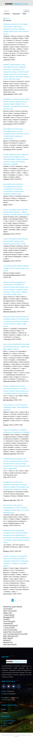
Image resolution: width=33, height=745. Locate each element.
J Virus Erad (8, 628)
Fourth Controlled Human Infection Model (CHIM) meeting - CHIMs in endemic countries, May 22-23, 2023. (16, 212)
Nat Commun (8, 611)
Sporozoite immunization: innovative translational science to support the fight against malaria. (16, 346)
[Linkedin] (8, 686)
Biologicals (7, 617)
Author (7, 14)
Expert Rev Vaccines (11, 632)
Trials (5, 619)
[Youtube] (13, 686)
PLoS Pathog (8, 621)
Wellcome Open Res (11, 607)
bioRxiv (6, 640)
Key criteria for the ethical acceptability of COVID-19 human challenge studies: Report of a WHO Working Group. (16, 508)
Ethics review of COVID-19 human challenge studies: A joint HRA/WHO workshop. (16, 407)
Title (24, 14)
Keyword (16, 14)
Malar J (6, 613)
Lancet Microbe (9, 626)
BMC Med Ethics (9, 636)
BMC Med (7, 638)
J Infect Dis (7, 615)
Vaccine (6, 609)
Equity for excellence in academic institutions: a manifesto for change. (16, 431)
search (26, 11)
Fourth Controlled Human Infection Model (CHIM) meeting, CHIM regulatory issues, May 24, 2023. (15, 241)
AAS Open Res (8, 644)
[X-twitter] (4, 686)
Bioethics (7, 642)
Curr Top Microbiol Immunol (14, 634)
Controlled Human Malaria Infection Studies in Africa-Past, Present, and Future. (16, 268)
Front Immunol (9, 630)
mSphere (7, 623)
